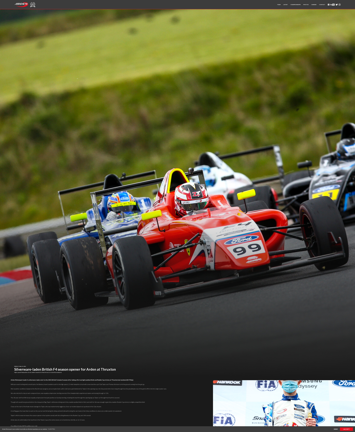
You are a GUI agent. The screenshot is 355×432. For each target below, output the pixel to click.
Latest (285, 4)
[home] (21, 4)
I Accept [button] (346, 429)
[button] (279, 4)
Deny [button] (336, 429)
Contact (322, 4)
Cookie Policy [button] (51, 429)
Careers (313, 4)
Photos (305, 4)
